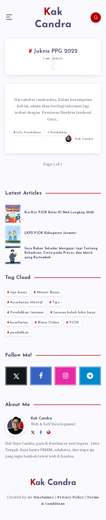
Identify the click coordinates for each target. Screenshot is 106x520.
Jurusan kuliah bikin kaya (74, 312)
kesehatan (19, 322)
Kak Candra (41, 418)
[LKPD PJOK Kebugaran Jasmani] (13, 233)
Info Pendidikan (28, 132)
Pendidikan (58, 132)
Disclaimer (43, 497)
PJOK (74, 322)
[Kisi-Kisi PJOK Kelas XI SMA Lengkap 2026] (13, 213)
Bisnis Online (49, 322)
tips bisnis (18, 292)
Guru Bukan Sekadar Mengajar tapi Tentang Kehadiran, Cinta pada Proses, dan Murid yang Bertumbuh (61, 253)
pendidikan (19, 332)
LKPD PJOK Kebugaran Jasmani (50, 233)
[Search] (96, 17)
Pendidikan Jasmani (27, 312)
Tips (55, 302)
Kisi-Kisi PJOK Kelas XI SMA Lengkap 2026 (59, 212)
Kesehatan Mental (26, 302)
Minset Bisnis (48, 292)
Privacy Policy (70, 497)
